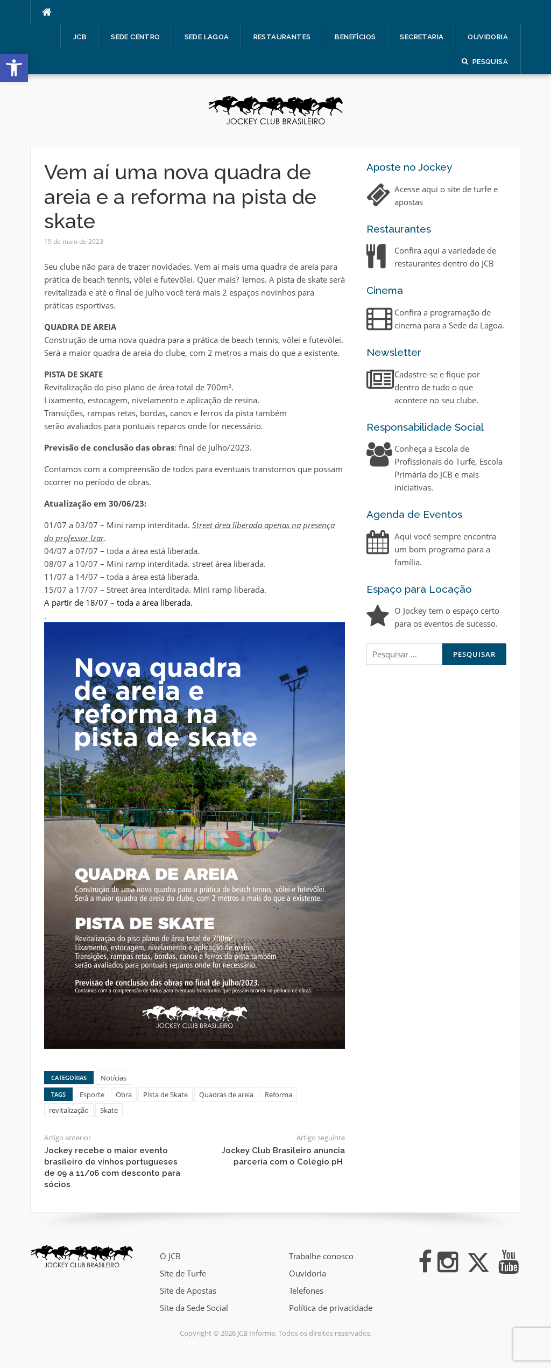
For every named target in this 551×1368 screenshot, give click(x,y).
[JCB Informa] (275, 109)
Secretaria (421, 37)
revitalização (69, 1110)
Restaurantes (282, 37)
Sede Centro (135, 37)
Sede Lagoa (207, 37)
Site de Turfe (183, 1273)
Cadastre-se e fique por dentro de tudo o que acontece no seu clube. (437, 387)
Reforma (278, 1094)
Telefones (306, 1290)
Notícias (113, 1078)
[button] (14, 68)
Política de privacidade (330, 1307)
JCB (80, 37)
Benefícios (355, 37)
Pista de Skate (165, 1094)
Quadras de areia (226, 1094)
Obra (124, 1094)
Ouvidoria (488, 37)
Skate (109, 1110)
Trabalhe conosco (321, 1256)
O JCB (170, 1256)
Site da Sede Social (194, 1307)
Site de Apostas (188, 1290)
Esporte (92, 1094)
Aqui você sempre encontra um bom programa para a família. (445, 549)
